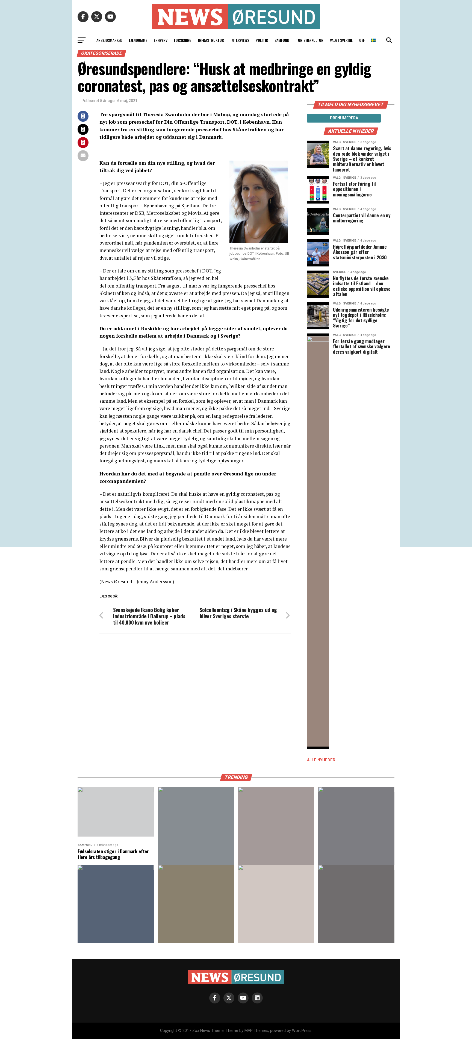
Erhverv (160, 40)
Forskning (182, 40)
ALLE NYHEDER (321, 760)
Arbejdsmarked (109, 40)
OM (361, 40)
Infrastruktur (211, 40)
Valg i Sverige (341, 40)
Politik (262, 40)
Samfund (282, 40)
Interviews (240, 40)
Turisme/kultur (309, 40)
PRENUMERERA (344, 118)
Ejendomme (138, 40)
